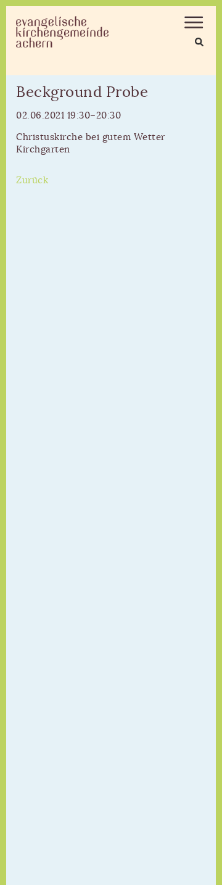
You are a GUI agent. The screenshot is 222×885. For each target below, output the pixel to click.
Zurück (32, 180)
